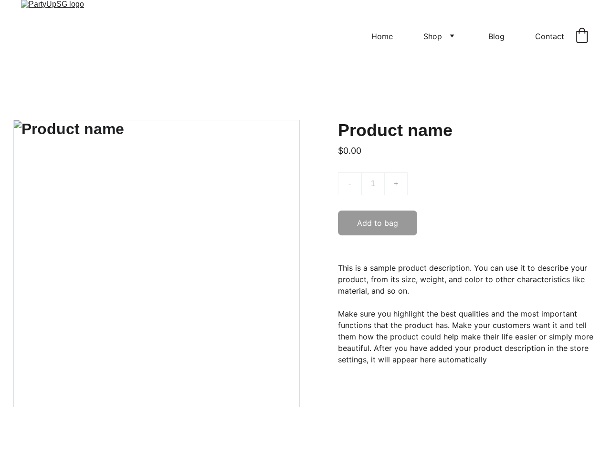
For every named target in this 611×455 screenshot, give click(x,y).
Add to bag (377, 223)
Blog (496, 36)
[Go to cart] (582, 36)
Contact (549, 36)
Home (382, 36)
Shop (432, 36)
